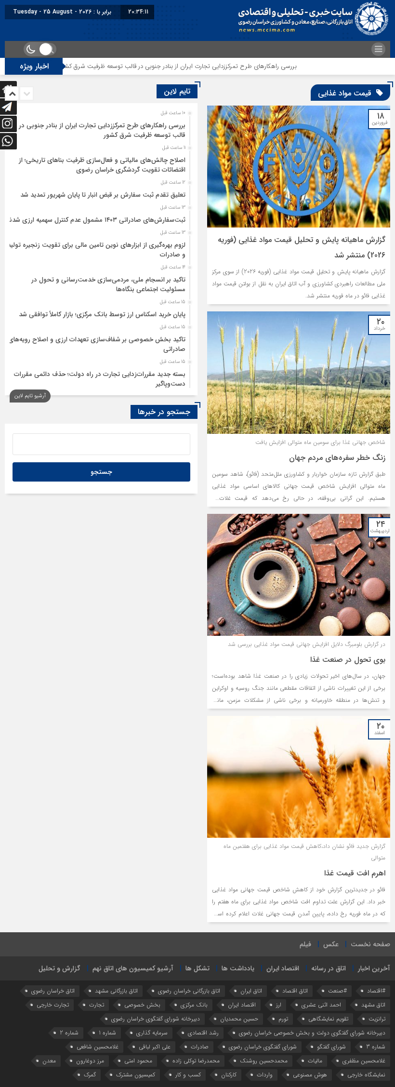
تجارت (96, 1004)
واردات (265, 1074)
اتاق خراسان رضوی (53, 990)
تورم (283, 1018)
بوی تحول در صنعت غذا (347, 660)
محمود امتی (138, 1060)
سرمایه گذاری (152, 1032)
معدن (49, 1060)
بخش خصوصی (142, 1004)
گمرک (90, 1074)
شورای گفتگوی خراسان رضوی (263, 1046)
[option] (100, 127)
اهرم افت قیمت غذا (354, 873)
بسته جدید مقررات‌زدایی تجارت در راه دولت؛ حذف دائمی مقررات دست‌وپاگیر (99, 379)
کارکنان (229, 1074)
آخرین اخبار (374, 968)
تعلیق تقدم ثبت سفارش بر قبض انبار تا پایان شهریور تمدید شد (102, 195)
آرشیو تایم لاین (30, 396)
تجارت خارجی (53, 1004)
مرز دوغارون (90, 1060)
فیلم (305, 944)
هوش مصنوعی (310, 1074)
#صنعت (337, 990)
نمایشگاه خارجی (366, 1074)
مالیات (315, 1060)
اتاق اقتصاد (295, 990)
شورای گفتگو (331, 1046)
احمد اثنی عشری (321, 1004)
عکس (331, 944)
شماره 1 (107, 1032)
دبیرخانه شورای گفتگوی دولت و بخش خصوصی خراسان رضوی (312, 1032)
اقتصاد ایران (282, 968)
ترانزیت (377, 1018)
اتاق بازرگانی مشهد (116, 990)
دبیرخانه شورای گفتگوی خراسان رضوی (155, 1018)
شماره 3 (375, 1046)
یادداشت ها (238, 968)
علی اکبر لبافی (155, 1046)
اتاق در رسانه (328, 968)
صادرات (200, 1046)
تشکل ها (197, 968)
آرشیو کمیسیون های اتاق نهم (132, 968)
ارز (278, 1004)
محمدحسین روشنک (264, 1060)
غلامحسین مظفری (363, 1060)
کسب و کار (188, 1074)
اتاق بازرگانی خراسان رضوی (189, 990)
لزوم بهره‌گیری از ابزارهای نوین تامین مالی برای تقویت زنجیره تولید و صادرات (96, 250)
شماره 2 (69, 1032)
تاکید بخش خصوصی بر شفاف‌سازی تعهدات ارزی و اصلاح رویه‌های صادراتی (96, 344)
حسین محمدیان (239, 1018)
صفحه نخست (370, 944)
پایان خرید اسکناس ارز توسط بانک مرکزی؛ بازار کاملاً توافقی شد (102, 314)
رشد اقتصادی (203, 1032)
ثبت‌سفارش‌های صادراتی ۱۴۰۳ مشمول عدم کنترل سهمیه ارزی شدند (95, 220)
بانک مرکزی (194, 1004)
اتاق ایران (251, 990)
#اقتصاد (376, 990)
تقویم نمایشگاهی (328, 1018)
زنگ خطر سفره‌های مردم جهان (337, 458)
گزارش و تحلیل (59, 968)
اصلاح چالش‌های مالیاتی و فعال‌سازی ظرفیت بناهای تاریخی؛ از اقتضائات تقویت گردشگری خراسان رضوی (102, 165)
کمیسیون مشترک (135, 1074)
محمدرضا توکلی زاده (196, 1060)
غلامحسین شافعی (97, 1046)
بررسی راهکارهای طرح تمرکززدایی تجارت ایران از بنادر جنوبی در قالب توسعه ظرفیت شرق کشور (206, 66)
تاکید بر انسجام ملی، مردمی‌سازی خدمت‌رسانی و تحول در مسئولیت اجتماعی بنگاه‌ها (108, 285)
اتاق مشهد (373, 1004)
